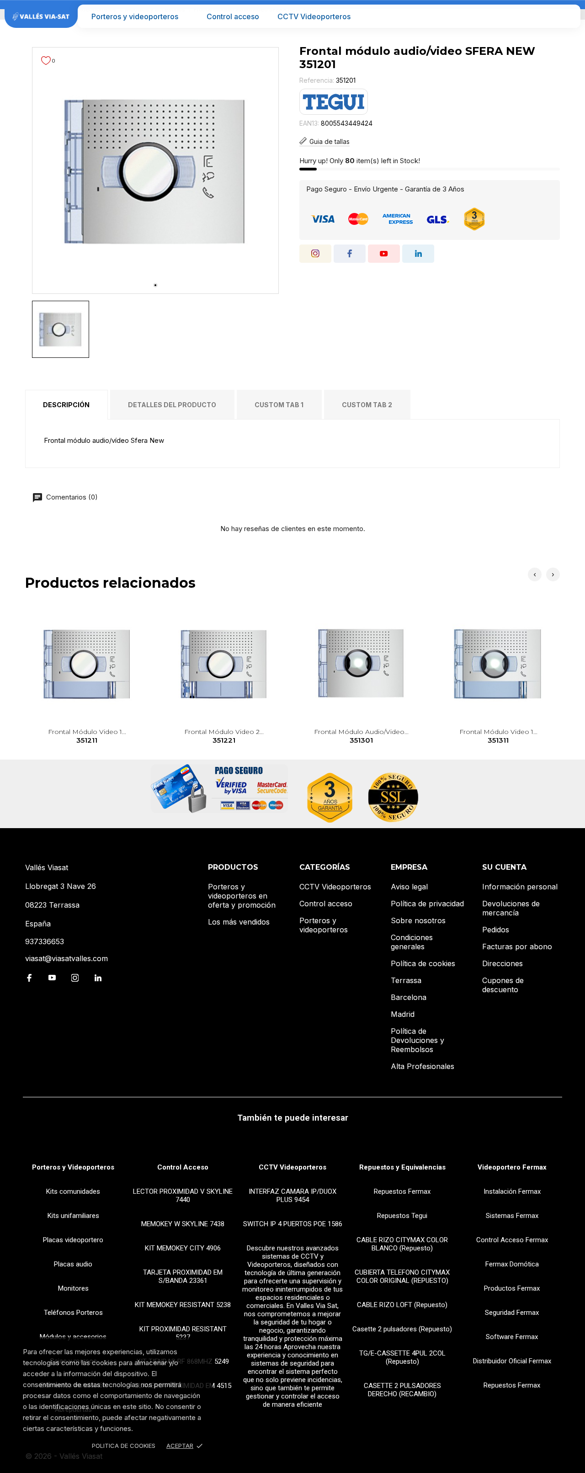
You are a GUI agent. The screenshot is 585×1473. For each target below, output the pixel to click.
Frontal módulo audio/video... (361, 736)
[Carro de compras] (567, 16)
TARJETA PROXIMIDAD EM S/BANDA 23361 (183, 1276)
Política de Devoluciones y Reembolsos (417, 1040)
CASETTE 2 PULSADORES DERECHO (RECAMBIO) (402, 1390)
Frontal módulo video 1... (87, 736)
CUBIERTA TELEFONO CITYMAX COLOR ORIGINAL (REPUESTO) (402, 1276)
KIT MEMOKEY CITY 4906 (183, 1248)
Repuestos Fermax (402, 1191)
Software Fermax (512, 1337)
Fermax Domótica (512, 1264)
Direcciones (502, 963)
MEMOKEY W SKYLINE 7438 (182, 1224)
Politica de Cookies (123, 1445)
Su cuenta (504, 867)
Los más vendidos (239, 921)
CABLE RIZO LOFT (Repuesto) (402, 1305)
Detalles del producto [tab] (172, 405)
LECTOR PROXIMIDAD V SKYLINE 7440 (183, 1195)
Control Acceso (182, 1167)
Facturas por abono (517, 946)
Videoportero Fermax (512, 1167)
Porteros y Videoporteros (73, 1167)
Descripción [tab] (66, 405)
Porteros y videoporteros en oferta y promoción (242, 895)
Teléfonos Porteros (73, 1312)
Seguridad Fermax (512, 1312)
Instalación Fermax (512, 1191)
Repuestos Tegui (402, 1216)
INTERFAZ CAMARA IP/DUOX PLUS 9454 (292, 1195)
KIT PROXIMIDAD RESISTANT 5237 (183, 1333)
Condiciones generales (412, 942)
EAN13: (309, 123)
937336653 (44, 941)
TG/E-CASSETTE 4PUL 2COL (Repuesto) (402, 1357)
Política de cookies (423, 963)
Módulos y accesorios (73, 1337)
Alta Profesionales (422, 1066)
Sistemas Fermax (512, 1216)
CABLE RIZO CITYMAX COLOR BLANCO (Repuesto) (402, 1244)
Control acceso (233, 16)
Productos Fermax (512, 1288)
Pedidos (495, 929)
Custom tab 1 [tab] (279, 405)
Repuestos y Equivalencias (402, 1167)
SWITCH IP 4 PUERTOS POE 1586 (292, 1224)
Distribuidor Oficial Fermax (512, 1361)
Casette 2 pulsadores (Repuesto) (402, 1329)
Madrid (403, 1014)
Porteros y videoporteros (134, 16)
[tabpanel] (155, 170)
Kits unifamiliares (73, 1216)
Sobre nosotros (418, 920)
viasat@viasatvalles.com (66, 958)
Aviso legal (409, 886)
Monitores (73, 1288)
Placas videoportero (73, 1240)
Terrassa (406, 980)
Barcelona (408, 997)
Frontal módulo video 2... (224, 736)
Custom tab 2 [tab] (367, 405)
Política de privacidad (427, 903)
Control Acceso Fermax (512, 1240)
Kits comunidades (73, 1191)
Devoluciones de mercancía (511, 908)
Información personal (520, 886)
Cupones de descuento (503, 985)
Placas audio (73, 1264)
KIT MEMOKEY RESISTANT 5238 (183, 1305)
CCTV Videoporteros (314, 16)
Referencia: (316, 80)
